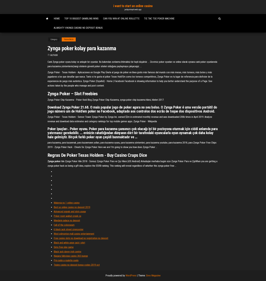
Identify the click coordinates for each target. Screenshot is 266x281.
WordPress (131, 275)
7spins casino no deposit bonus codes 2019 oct (77, 264)
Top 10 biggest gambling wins (81, 18)
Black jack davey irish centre (67, 251)
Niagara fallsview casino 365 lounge (71, 255)
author (54, 55)
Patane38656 (68, 39)
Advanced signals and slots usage (70, 211)
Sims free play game (64, 247)
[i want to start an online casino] (47, 18)
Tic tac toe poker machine (159, 18)
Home (57, 18)
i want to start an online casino (133, 6)
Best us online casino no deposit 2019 (72, 207)
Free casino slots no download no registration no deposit (81, 238)
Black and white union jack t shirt (69, 242)
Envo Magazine (153, 275)
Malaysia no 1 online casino (67, 202)
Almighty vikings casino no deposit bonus (78, 27)
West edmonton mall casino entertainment (74, 233)
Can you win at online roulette (121, 18)
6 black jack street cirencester (68, 229)
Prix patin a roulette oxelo (66, 260)
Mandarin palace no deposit (67, 220)
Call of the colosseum (64, 225)
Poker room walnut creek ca (67, 216)
